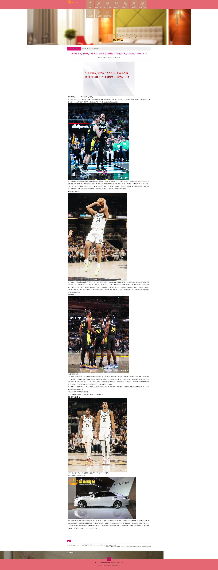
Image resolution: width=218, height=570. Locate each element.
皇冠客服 (115, 566)
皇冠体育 (106, 566)
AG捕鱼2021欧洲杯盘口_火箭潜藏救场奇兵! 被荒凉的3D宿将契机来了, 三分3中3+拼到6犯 (130, 546)
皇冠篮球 (116, 7)
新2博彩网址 (90, 48)
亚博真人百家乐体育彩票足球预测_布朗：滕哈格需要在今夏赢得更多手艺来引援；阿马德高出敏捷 (93, 545)
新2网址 (119, 566)
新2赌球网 (125, 7)
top (109, 559)
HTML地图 (120, 562)
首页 (90, 7)
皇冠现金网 (110, 566)
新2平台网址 (107, 7)
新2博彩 (134, 7)
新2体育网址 (142, 7)
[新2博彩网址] (72, 1)
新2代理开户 (99, 16)
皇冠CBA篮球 (98, 7)
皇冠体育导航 (101, 566)
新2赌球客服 (90, 16)
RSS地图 (115, 562)
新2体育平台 (107, 16)
